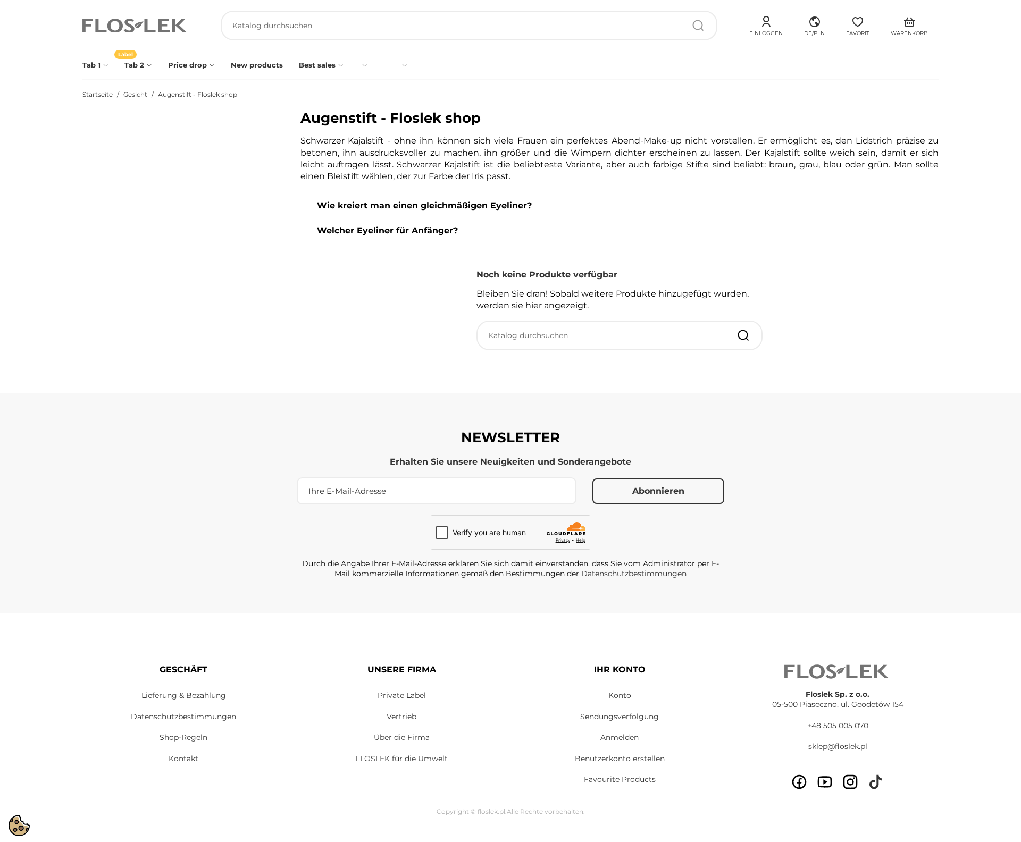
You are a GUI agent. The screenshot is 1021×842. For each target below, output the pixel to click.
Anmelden (619, 737)
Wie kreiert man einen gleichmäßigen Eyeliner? (424, 205)
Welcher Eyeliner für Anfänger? (387, 230)
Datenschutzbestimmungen (634, 573)
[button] (814, 24)
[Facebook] (799, 781)
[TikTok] (875, 781)
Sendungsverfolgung (619, 716)
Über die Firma (402, 737)
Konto (619, 695)
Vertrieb (401, 716)
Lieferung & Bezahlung (183, 695)
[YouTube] (824, 781)
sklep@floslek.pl (837, 746)
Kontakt (183, 758)
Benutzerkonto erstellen (620, 758)
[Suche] (698, 25)
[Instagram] (850, 781)
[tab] (619, 205)
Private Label (402, 695)
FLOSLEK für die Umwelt (401, 758)
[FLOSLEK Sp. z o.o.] (135, 26)
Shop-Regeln (183, 737)
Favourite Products (620, 779)
